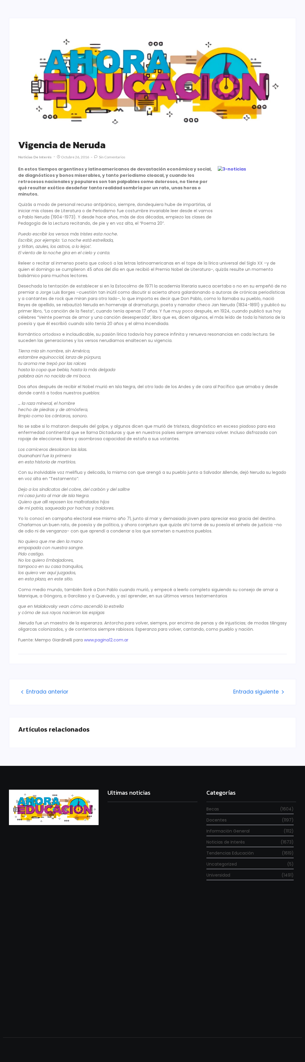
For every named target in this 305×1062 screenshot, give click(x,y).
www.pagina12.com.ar (106, 640)
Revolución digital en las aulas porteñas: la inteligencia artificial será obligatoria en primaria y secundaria (148, 1011)
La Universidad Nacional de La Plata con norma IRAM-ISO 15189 (152, 943)
